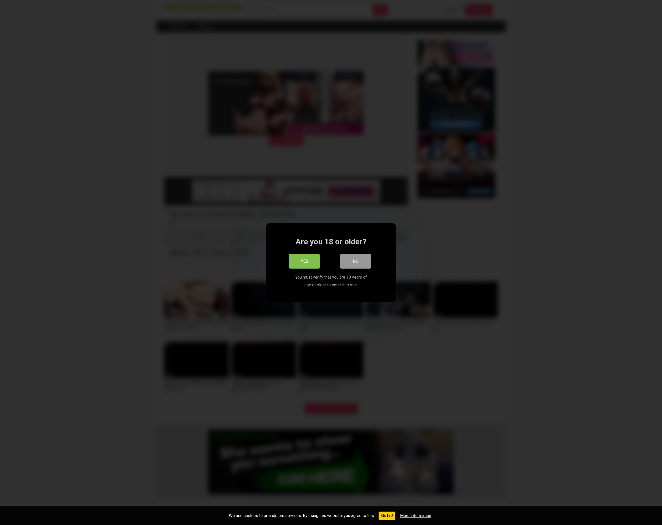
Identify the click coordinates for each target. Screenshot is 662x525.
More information (415, 515)
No (356, 261)
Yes (304, 261)
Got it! (387, 515)
